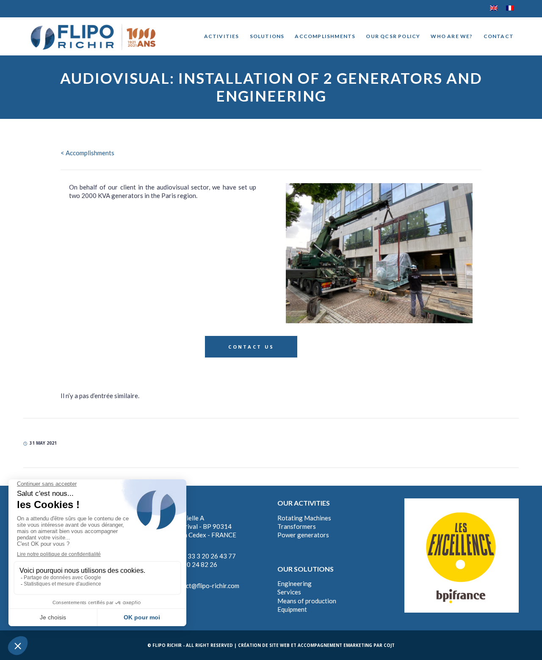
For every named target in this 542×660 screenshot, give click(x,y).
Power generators (303, 535)
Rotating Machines (304, 518)
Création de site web (264, 645)
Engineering (294, 583)
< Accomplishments (87, 153)
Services (289, 592)
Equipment (292, 609)
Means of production (306, 601)
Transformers (296, 526)
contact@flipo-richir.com (204, 585)
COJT (389, 645)
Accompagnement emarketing (335, 645)
